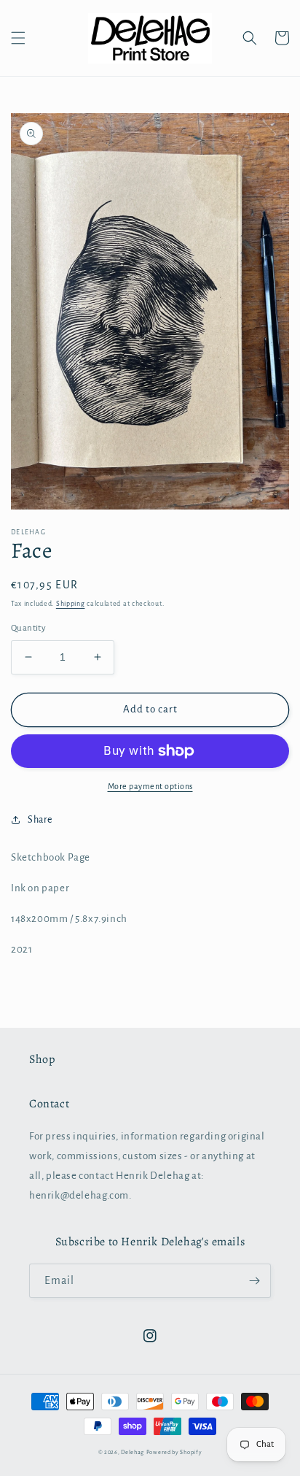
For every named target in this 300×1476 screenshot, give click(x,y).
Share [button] (40, 820)
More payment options (150, 786)
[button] (18, 38)
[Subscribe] (254, 1281)
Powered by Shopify (174, 1452)
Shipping (70, 603)
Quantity (28, 628)
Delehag (132, 1452)
